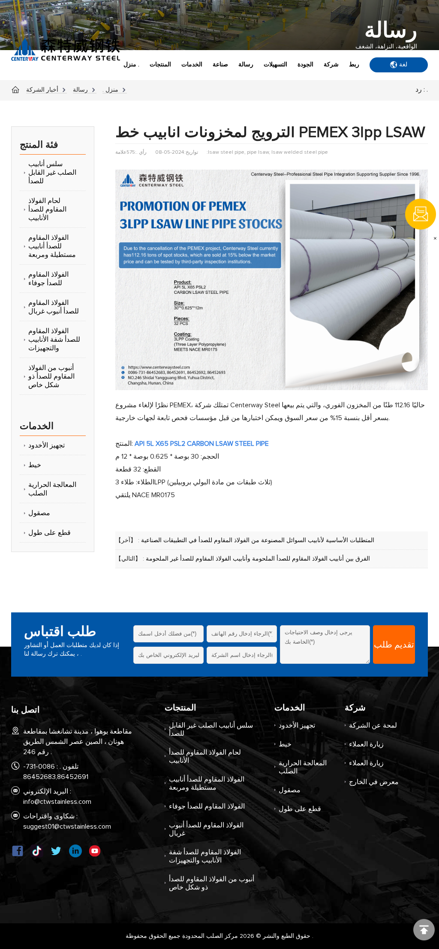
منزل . (131, 65)
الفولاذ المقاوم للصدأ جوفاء (207, 806)
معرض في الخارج (374, 782)
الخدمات (191, 65)
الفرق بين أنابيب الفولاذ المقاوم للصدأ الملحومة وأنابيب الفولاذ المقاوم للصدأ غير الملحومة (258, 559)
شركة (331, 65)
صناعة (220, 65)
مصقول (290, 790)
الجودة (305, 65)
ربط (354, 65)
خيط (285, 744)
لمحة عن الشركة (373, 725)
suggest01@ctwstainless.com (67, 826)
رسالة (245, 65)
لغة (403, 65)
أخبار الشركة (42, 90)
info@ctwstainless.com (57, 801)
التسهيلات (275, 65)
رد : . (421, 89)
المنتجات (160, 65)
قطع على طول (300, 809)
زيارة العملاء (366, 744)
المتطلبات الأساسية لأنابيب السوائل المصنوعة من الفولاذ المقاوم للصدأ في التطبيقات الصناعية (257, 540)
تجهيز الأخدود (297, 725)
